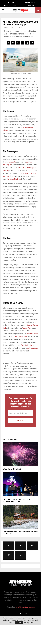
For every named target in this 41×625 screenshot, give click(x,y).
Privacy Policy (28, 623)
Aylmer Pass (27, 328)
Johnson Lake (32, 348)
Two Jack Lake (26, 345)
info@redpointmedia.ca (25, 607)
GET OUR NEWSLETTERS (10, 3)
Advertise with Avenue (31, 3)
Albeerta (12, 162)
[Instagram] (26, 613)
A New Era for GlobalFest (12, 469)
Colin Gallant (9, 27)
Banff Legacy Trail (20, 337)
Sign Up (20, 420)
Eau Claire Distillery (14, 179)
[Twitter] (20, 613)
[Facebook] (15, 613)
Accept (19, 623)
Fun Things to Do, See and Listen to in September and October (16, 500)
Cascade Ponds (32, 334)
